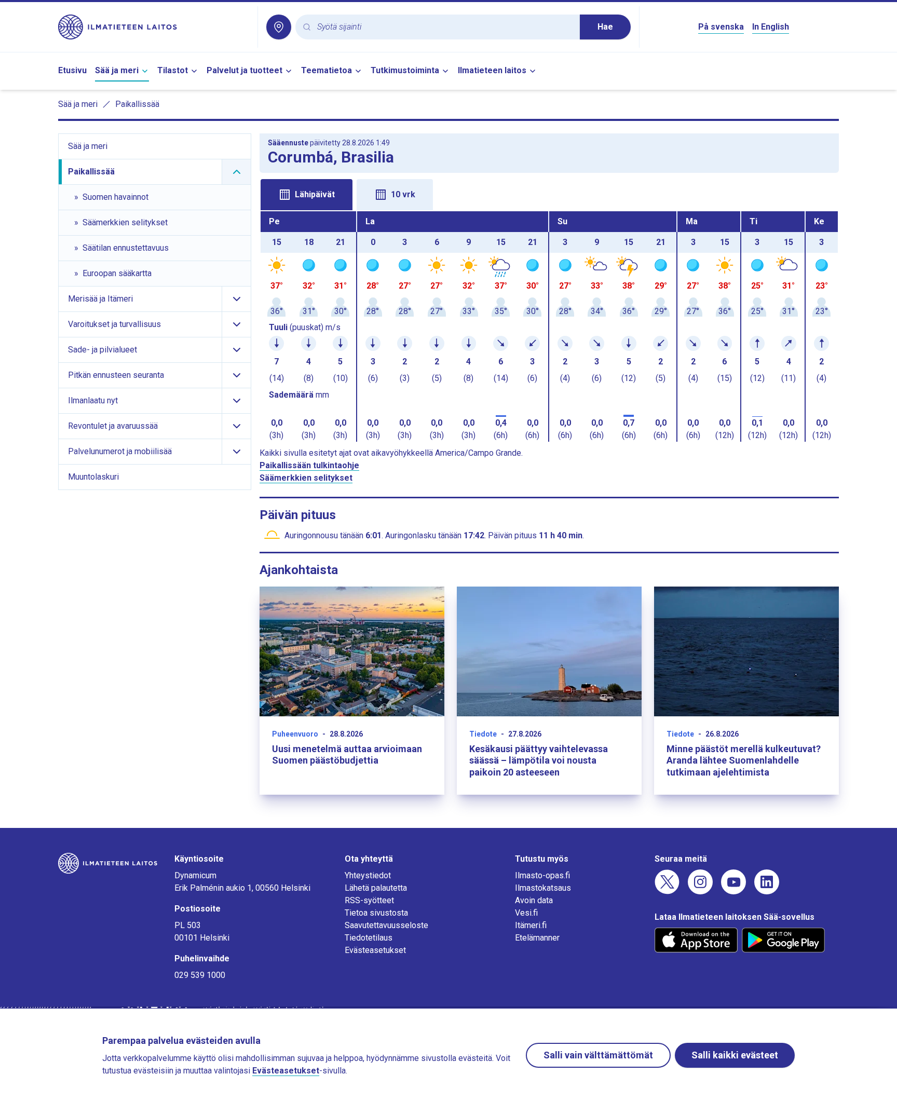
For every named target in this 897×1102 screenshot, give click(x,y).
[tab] (306, 194)
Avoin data (534, 900)
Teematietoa (326, 70)
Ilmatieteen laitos (492, 70)
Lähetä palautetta (376, 888)
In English (770, 27)
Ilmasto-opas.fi (542, 875)
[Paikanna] (278, 27)
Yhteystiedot (368, 875)
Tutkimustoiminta (405, 70)
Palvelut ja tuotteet (244, 70)
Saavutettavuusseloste (386, 925)
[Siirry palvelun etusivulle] (153, 27)
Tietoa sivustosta (376, 913)
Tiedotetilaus (368, 938)
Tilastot (172, 70)
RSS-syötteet (369, 900)
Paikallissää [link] (137, 104)
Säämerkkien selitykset (306, 478)
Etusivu (72, 70)
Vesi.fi (526, 913)
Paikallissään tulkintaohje (309, 465)
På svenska (721, 27)
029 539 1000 (199, 975)
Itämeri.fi (531, 925)
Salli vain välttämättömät (598, 1055)
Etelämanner (537, 938)
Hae (605, 27)
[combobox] (444, 27)
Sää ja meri (117, 70)
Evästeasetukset (375, 950)
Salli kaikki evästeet (734, 1055)
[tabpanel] (549, 326)
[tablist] (549, 193)
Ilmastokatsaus (543, 888)
